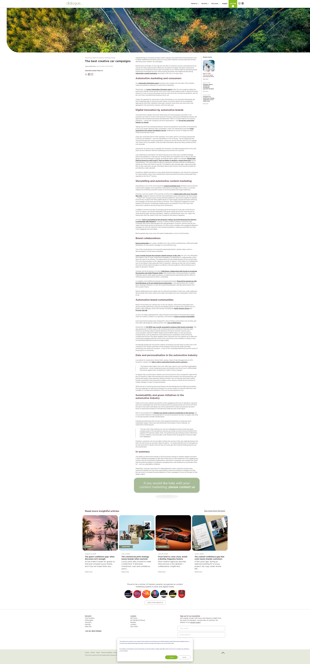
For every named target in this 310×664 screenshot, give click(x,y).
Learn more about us (155, 602)
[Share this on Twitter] (86, 74)
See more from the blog (214, 511)
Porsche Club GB (141, 310)
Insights (224, 3)
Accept (171, 657)
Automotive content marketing (146, 73)
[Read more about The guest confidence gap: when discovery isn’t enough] (100, 533)
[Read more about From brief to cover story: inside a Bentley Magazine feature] (173, 533)
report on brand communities (184, 316)
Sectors (92, 652)
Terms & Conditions (106, 652)
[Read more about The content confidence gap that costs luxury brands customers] (210, 533)
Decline (184, 657)
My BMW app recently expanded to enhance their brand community (169, 327)
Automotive (88, 57)
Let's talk (233, 3)
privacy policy (195, 622)
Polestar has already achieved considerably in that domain (174, 413)
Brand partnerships (142, 243)
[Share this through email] (92, 74)
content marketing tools (172, 186)
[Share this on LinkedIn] (89, 74)
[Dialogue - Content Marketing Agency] (74, 4)
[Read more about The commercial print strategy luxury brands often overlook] (136, 533)
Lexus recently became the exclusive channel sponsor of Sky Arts (158, 255)
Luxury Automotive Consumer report (159, 89)
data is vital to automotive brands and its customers (169, 362)
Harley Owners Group (181, 308)
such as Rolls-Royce (174, 323)
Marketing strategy (110, 57)
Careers (87, 652)
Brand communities (98, 57)
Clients (98, 652)
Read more (205, 79)
